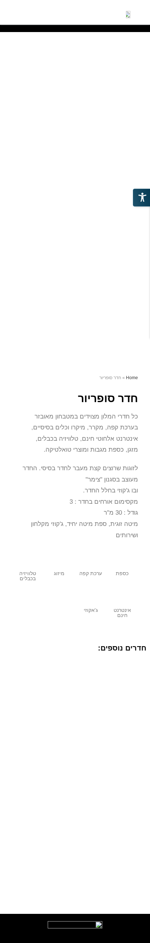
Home (132, 377)
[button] (71, 13)
